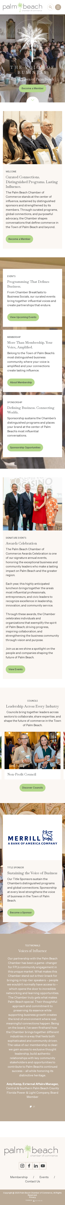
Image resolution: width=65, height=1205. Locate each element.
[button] (31, 1033)
